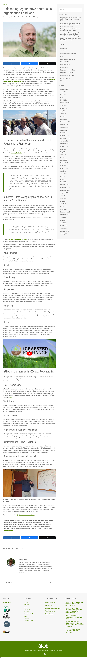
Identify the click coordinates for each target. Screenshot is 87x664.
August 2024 (64, 130)
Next (50, 582)
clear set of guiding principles (17, 239)
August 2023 (64, 146)
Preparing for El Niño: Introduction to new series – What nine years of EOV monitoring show (71, 25)
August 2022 (64, 168)
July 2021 (63, 195)
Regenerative (64, 67)
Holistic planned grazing (67, 59)
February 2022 (64, 185)
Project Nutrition (49, 614)
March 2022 (63, 182)
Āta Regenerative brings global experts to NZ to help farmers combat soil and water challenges (70, 34)
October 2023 (64, 141)
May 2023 (63, 152)
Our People (27, 609)
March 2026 (63, 100)
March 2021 (63, 206)
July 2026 (63, 92)
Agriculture (42, 17)
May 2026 (63, 94)
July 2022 (63, 171)
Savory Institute (16, 153)
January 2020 (64, 228)
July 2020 (63, 217)
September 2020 (65, 215)
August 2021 (64, 193)
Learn (25, 607)
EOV (61, 56)
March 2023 (63, 157)
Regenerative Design (66, 73)
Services (26, 604)
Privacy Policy (28, 621)
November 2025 (65, 103)
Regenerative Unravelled (67, 75)
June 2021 (63, 198)
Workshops (63, 81)
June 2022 (63, 174)
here (10, 397)
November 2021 (65, 187)
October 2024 (64, 124)
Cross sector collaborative (68, 53)
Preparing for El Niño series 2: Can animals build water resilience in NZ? (70, 19)
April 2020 (63, 223)
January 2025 (64, 119)
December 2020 (65, 212)
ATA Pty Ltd (35, 650)
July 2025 (63, 111)
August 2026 (64, 89)
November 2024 (65, 122)
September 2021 (65, 190)
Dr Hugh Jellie (23, 559)
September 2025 (65, 105)
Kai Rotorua (48, 605)
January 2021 (64, 209)
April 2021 (63, 204)
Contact (26, 618)
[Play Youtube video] (29, 353)
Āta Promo (63, 51)
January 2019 (64, 234)
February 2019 (64, 231)
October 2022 (64, 163)
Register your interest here (25, 515)
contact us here (8, 530)
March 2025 (63, 116)
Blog (25, 616)
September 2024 (65, 127)
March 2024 (63, 133)
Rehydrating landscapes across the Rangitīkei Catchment (70, 39)
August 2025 (64, 108)
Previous (9, 582)
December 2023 (65, 138)
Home (26, 602)
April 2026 (63, 97)
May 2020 (63, 220)
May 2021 (63, 201)
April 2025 (63, 114)
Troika (54, 650)
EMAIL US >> (7, 602)
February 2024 (64, 135)
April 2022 (63, 179)
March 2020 (63, 225)
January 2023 (64, 160)
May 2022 (63, 176)
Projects (26, 611)
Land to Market (64, 62)
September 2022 (65, 165)
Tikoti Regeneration (50, 611)
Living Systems (65, 64)
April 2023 (63, 154)
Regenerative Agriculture (67, 70)
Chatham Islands (50, 602)
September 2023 (65, 144)
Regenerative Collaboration (53, 608)
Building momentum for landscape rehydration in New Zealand (70, 29)
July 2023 (63, 149)
